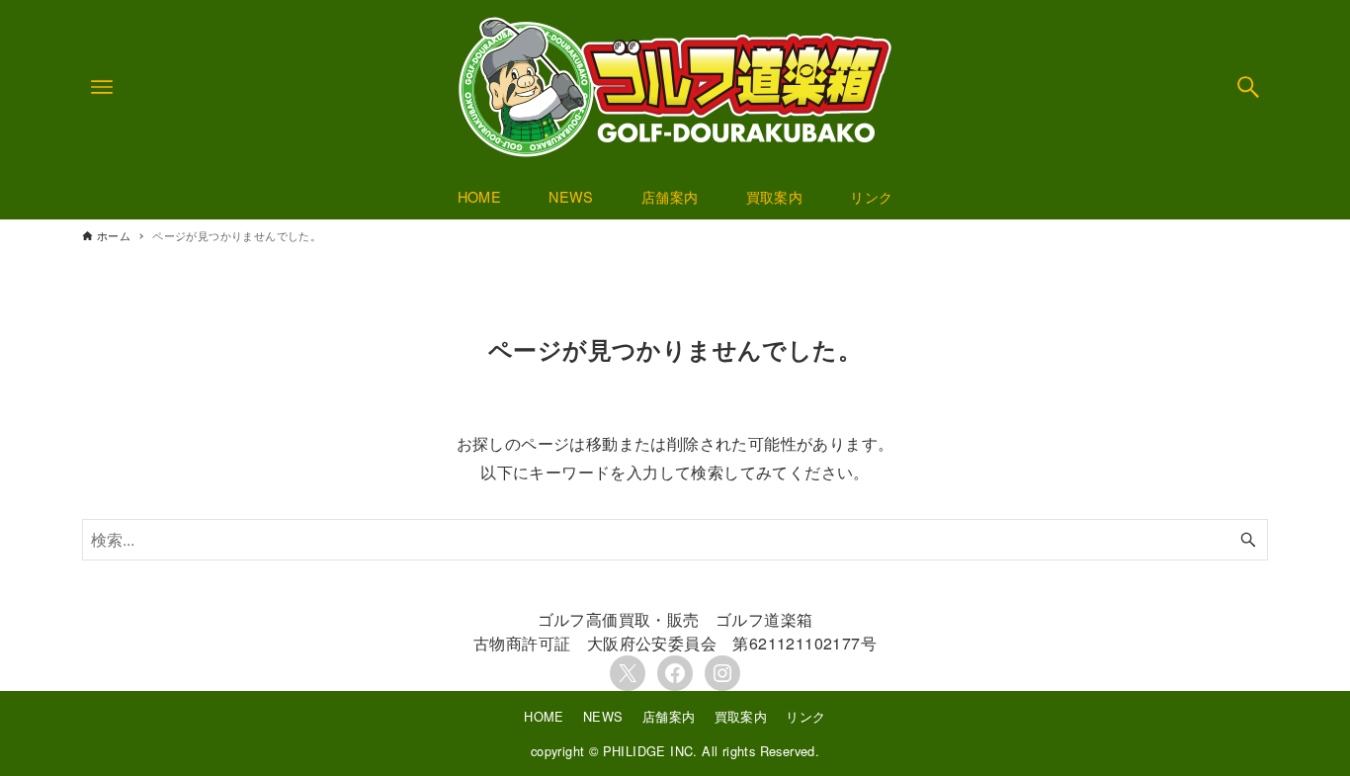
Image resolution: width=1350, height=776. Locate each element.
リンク (805, 716)
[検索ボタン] (1248, 87)
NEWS (603, 716)
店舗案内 (669, 716)
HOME (544, 716)
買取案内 (741, 716)
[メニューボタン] (102, 87)
